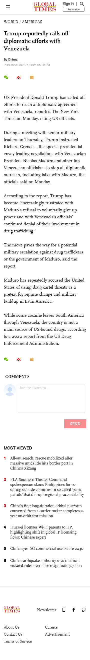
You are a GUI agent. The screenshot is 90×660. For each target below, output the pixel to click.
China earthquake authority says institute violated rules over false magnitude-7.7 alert (46, 563)
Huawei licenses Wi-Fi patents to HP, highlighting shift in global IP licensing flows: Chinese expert (43, 532)
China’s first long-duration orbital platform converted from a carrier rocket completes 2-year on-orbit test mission (47, 510)
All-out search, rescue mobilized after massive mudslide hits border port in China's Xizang (41, 463)
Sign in (68, 4)
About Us (12, 627)
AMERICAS (32, 21)
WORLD (11, 21)
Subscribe (74, 9)
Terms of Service (18, 641)
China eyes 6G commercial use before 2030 (47, 548)
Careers (51, 627)
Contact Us (13, 634)
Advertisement (57, 634)
